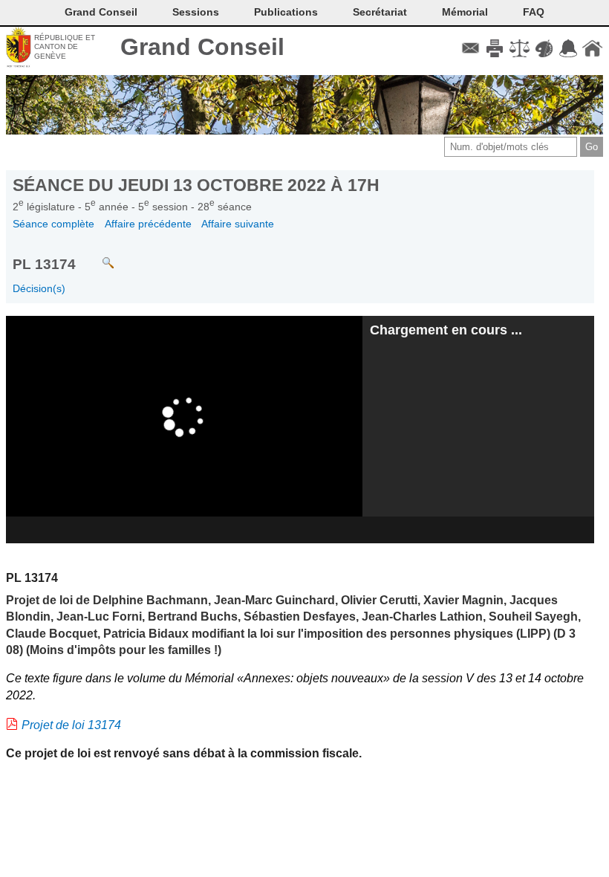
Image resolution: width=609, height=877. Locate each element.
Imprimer (495, 48)
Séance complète (53, 224)
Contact (470, 48)
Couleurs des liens (544, 48)
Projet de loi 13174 (71, 725)
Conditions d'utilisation (519, 48)
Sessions (195, 12)
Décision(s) (39, 288)
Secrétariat (380, 12)
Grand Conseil (202, 46)
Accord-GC (568, 48)
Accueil (592, 48)
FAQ (533, 12)
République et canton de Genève (64, 46)
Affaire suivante (237, 224)
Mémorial (465, 12)
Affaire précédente (148, 224)
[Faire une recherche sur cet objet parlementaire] (96, 256)
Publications (286, 12)
